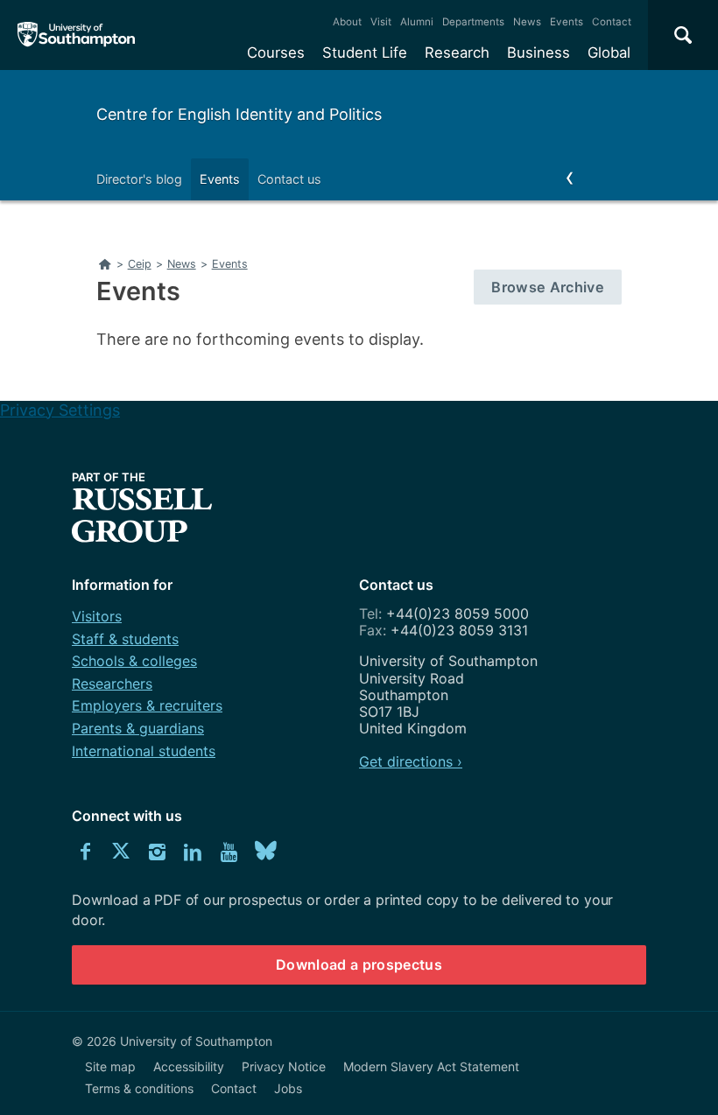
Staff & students (125, 639)
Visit (380, 22)
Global (609, 52)
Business (538, 52)
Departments (473, 22)
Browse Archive (547, 287)
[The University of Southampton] (76, 35)
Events (566, 22)
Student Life (364, 52)
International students (143, 751)
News (527, 22)
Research (457, 52)
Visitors (97, 616)
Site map (110, 1066)
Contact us (289, 179)
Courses (276, 52)
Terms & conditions (139, 1088)
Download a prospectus (359, 964)
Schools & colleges (134, 661)
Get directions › (410, 761)
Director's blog (139, 179)
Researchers (112, 683)
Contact (611, 22)
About (347, 22)
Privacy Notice (284, 1066)
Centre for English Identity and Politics (239, 114)
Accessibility (188, 1066)
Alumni (416, 22)
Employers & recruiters (147, 705)
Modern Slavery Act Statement (431, 1066)
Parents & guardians (138, 728)
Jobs (288, 1088)
